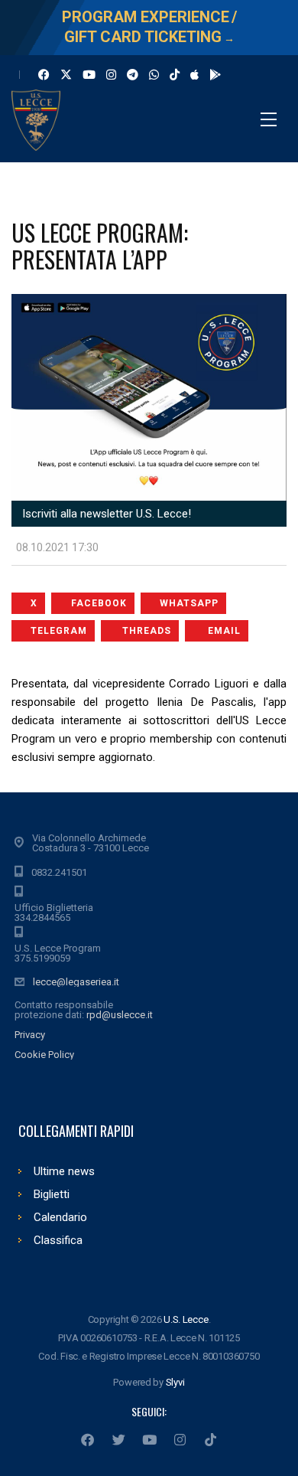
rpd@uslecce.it (119, 1014)
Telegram (59, 630)
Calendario (60, 1217)
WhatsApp (189, 603)
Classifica (58, 1240)
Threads (146, 630)
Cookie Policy (44, 1054)
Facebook (99, 603)
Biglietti (52, 1194)
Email (224, 630)
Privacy (30, 1034)
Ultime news (64, 1171)
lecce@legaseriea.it (76, 982)
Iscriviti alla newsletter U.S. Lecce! (105, 514)
